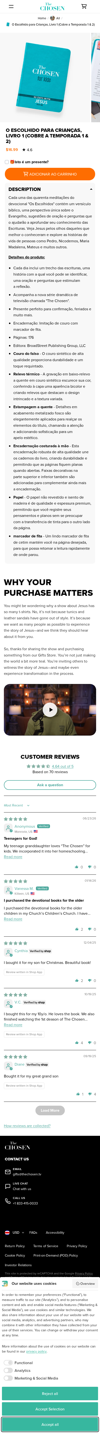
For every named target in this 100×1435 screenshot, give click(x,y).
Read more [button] (13, 856)
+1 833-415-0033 (25, 1203)
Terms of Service (45, 1246)
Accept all (50, 1424)
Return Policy (15, 1246)
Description (24, 189)
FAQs (33, 1232)
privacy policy (36, 1351)
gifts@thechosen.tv (27, 1174)
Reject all (50, 1393)
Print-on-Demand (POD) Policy (55, 1255)
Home (42, 18)
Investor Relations (18, 1265)
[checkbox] (17, 1363)
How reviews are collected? (27, 1125)
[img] (15, 819)
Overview (87, 1283)
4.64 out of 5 (63, 766)
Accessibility (55, 1232)
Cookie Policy (15, 1255)
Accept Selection (50, 1409)
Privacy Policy (77, 1246)
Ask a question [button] (50, 785)
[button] (77, 866)
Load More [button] (50, 1110)
